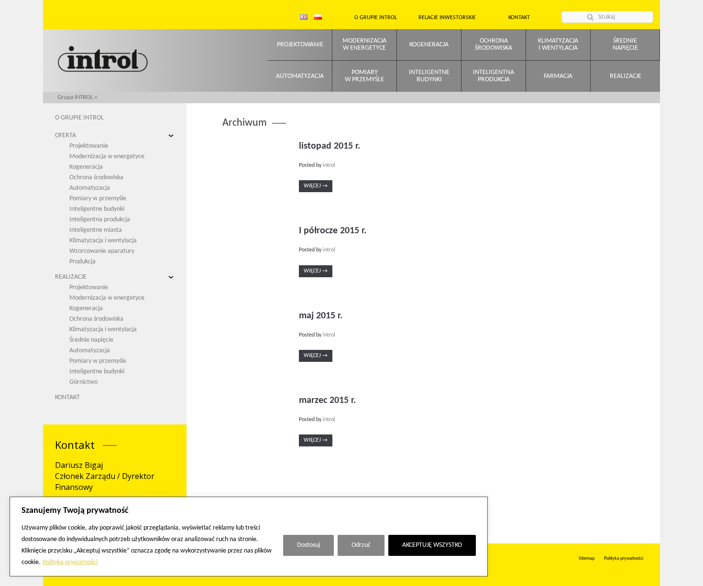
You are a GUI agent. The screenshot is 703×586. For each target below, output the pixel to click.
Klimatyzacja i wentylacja (103, 240)
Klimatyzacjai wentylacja (558, 44)
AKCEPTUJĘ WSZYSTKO (432, 545)
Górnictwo (83, 382)
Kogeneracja (429, 44)
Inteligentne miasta (95, 230)
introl (329, 165)
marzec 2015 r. (327, 400)
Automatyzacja (300, 76)
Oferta (65, 135)
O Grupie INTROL (79, 117)
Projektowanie (300, 44)
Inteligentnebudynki (429, 76)
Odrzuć (361, 545)
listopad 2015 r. (329, 146)
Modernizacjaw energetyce (364, 44)
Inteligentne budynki (96, 209)
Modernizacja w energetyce (106, 156)
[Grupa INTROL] (102, 60)
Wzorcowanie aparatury (101, 251)
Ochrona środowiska (96, 177)
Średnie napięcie (91, 340)
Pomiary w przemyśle (97, 198)
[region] (249, 536)
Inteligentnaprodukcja (493, 76)
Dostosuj (308, 545)
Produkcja (82, 261)
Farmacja (558, 76)
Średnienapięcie (625, 44)
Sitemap (586, 558)
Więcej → (316, 186)
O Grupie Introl (375, 18)
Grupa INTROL (75, 97)
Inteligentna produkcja (99, 219)
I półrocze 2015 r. (332, 231)
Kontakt (519, 18)
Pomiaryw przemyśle (364, 76)
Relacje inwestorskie (447, 18)
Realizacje (625, 76)
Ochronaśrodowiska (493, 44)
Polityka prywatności (70, 562)
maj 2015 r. (320, 316)
